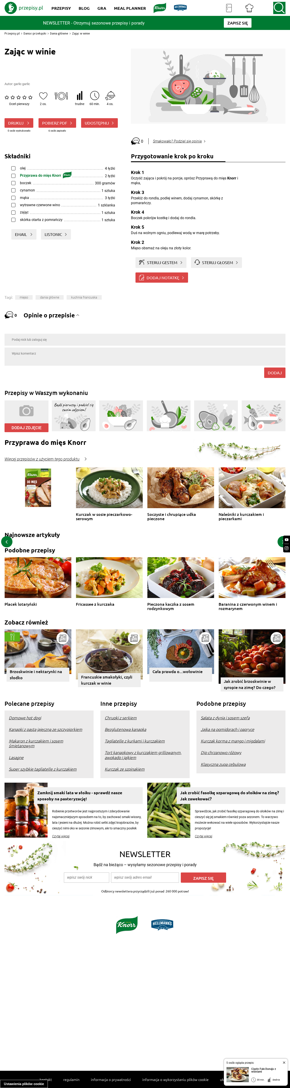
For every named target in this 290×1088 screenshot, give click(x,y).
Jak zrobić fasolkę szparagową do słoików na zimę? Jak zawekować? (229, 795)
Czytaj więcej (61, 836)
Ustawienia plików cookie (24, 1084)
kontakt (46, 1079)
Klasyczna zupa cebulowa (223, 764)
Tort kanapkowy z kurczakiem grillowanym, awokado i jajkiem (143, 755)
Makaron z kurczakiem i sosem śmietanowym (36, 743)
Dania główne (59, 33)
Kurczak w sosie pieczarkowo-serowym (104, 516)
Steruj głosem (217, 262)
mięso (24, 297)
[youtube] (286, 540)
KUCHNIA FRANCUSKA (84, 297)
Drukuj (16, 122)
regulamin (71, 1079)
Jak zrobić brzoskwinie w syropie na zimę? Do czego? (250, 684)
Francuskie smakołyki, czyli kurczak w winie (106, 680)
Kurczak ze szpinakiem (125, 769)
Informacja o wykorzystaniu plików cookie (175, 1079)
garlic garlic (22, 84)
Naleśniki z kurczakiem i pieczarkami (241, 516)
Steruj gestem (162, 262)
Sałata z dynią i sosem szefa (225, 717)
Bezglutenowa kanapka (125, 729)
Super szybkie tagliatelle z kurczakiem (43, 769)
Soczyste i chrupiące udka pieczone (171, 516)
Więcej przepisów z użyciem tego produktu (42, 459)
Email (21, 234)
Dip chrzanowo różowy (221, 752)
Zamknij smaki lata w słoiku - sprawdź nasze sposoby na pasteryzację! (79, 795)
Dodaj (275, 372)
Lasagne (16, 757)
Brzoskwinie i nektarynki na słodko (36, 674)
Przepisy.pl (12, 33)
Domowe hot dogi (25, 717)
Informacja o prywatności (111, 1079)
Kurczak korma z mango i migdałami (233, 740)
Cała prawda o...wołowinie (177, 671)
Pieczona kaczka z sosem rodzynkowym (170, 606)
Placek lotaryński (21, 604)
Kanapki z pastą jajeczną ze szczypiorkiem (45, 729)
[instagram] (286, 548)
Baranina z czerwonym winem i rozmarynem (248, 606)
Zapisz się (203, 878)
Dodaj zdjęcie (26, 427)
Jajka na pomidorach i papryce (227, 729)
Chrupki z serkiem (121, 717)
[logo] (24, 8)
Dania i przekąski (35, 33)
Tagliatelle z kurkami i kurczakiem (135, 740)
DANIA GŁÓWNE (49, 297)
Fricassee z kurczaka (95, 604)
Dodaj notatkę (163, 277)
